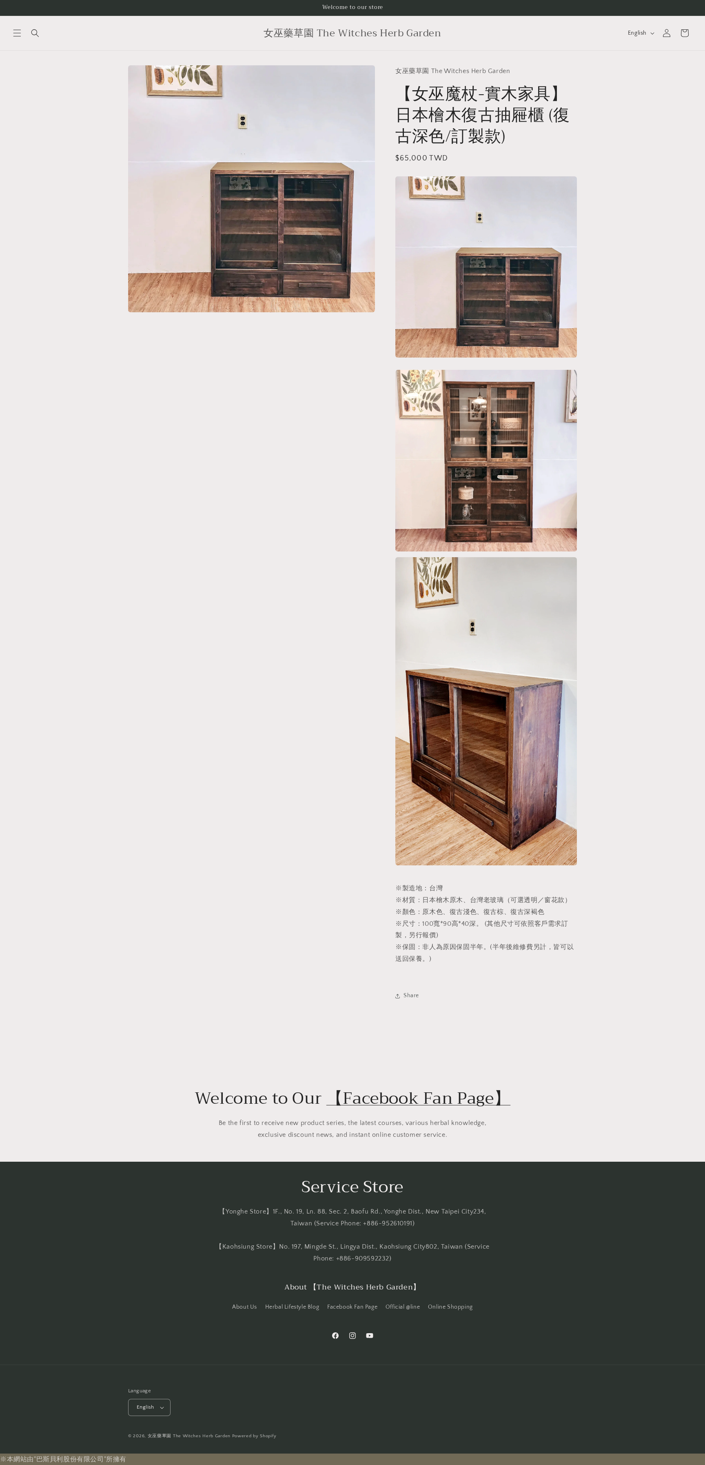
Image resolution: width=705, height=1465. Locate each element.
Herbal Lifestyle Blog (292, 1307)
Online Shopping (450, 1307)
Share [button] (411, 995)
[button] (17, 33)
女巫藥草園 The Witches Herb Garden (189, 1436)
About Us (244, 1307)
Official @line (403, 1307)
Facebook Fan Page (352, 1307)
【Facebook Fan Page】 (418, 1098)
